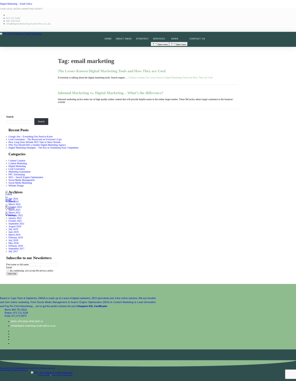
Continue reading (170, 77)
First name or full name (17, 264)
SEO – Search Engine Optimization (25, 177)
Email (9, 267)
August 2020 (14, 226)
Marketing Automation (19, 171)
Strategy (142, 38)
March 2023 (14, 209)
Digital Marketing (17, 166)
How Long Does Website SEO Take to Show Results (34, 142)
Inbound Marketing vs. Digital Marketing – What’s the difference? (110, 93)
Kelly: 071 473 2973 (16, 316)
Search (9, 116)
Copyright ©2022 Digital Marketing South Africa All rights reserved (27, 368)
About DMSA (124, 38)
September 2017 (16, 248)
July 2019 (13, 229)
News (174, 38)
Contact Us (197, 38)
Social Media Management (21, 180)
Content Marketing (17, 163)
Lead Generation (16, 169)
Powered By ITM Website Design (13, 370)
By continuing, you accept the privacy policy (31, 270)
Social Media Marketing (20, 182)
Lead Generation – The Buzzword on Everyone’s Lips (35, 139)
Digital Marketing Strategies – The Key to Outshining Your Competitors (43, 147)
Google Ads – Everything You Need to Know (30, 136)
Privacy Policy (44, 375)
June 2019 (13, 232)
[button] (160, 38)
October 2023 (15, 207)
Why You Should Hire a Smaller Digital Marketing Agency (37, 145)
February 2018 (15, 245)
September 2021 (16, 223)
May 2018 (13, 243)
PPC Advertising (16, 174)
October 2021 (15, 221)
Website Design (16, 185)
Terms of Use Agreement (61, 375)
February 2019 (15, 237)
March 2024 (14, 204)
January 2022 (15, 218)
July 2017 (13, 251)
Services (159, 38)
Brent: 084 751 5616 (16, 309)
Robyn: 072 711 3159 (16, 313)
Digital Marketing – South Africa (16, 3)
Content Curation (16, 160)
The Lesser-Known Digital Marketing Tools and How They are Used (111, 71)
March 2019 (14, 234)
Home (108, 38)
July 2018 (13, 240)
